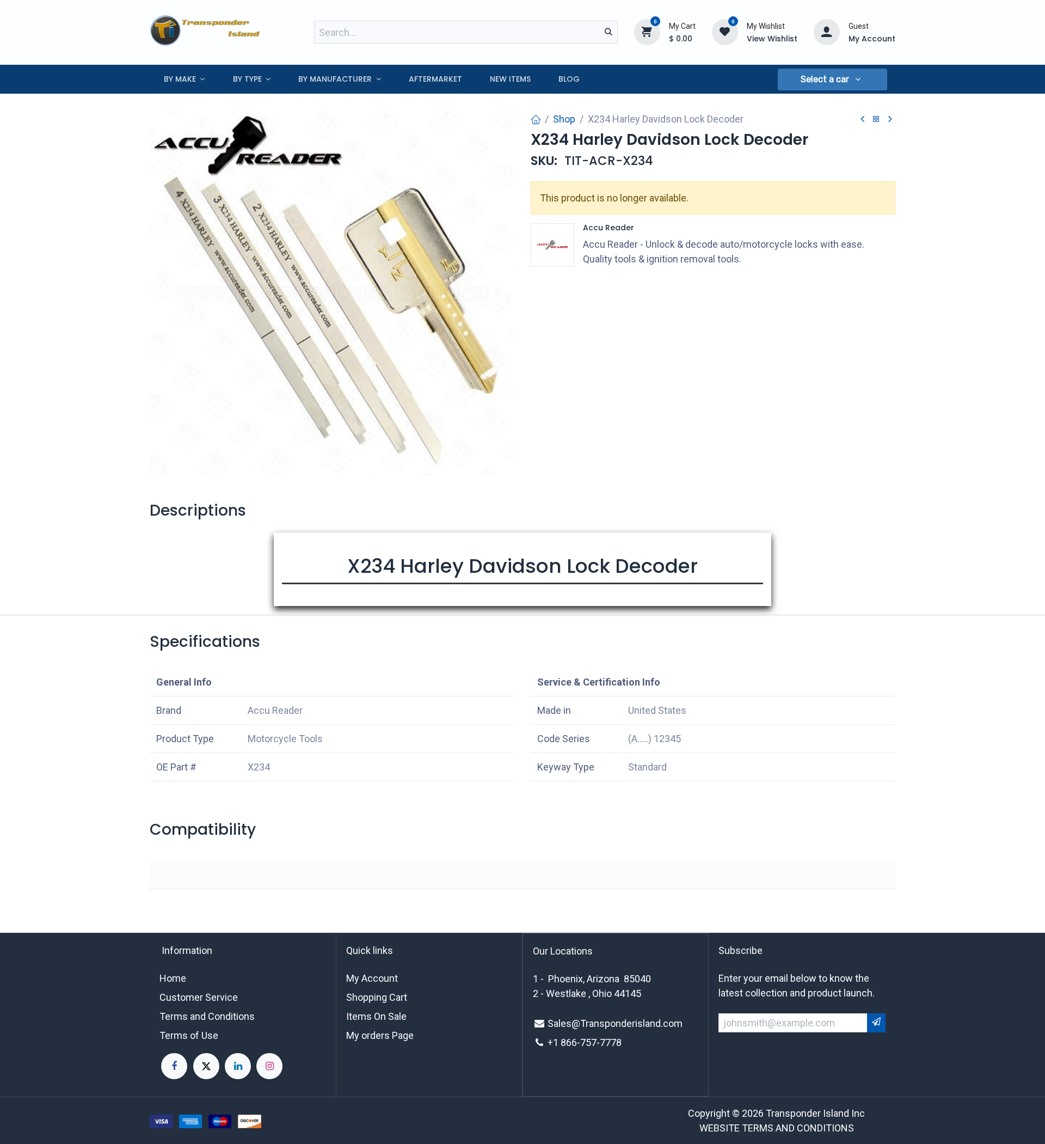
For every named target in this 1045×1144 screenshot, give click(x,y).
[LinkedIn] (238, 1066)
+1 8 (557, 1042)
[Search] (608, 32)
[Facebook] (174, 1066)
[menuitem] (184, 79)
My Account (372, 978)
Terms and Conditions (207, 1016)
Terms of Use (188, 1035)
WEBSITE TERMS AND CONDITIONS (776, 1128)
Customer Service (198, 997)
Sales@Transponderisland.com (615, 1023)
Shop (564, 119)
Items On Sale (376, 1016)
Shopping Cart (376, 997)
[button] (832, 79)
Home (172, 978)
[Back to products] (876, 119)
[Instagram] (269, 1066)
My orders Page (380, 1035)
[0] (647, 31)
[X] (206, 1066)
